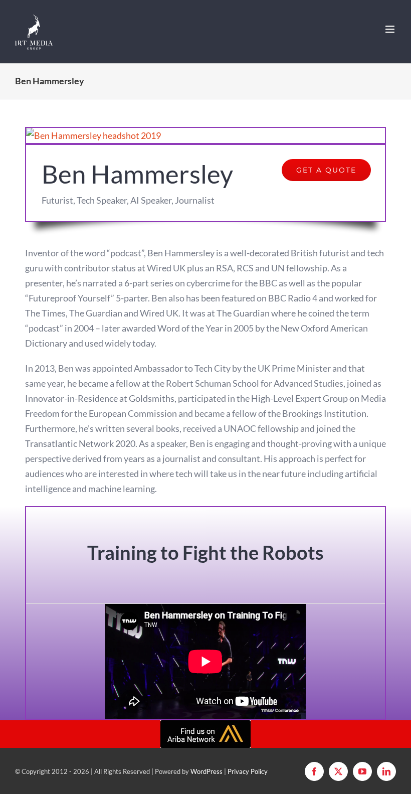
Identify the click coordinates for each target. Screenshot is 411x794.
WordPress (206, 771)
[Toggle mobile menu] (390, 29)
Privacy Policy (248, 771)
